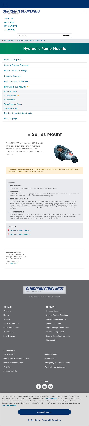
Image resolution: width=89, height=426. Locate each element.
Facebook (38, 386)
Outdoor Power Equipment (54, 367)
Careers (6, 319)
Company (8, 18)
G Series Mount (10, 100)
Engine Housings (10, 91)
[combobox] (38, 36)
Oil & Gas (7, 367)
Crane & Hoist (8, 354)
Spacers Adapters (11, 108)
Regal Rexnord (9, 336)
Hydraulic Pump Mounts (24, 40)
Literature (9, 30)
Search (65, 36)
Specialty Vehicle (10, 371)
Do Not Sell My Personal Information (44, 420)
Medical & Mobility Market (13, 363)
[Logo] (21, 12)
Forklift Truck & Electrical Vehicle (16, 359)
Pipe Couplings (10, 118)
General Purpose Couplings (16, 65)
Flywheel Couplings (12, 60)
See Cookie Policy (9, 405)
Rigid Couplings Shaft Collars (16, 81)
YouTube (50, 386)
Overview (7, 311)
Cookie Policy (8, 332)
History (6, 315)
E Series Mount (40, 40)
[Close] (86, 396)
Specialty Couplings (12, 76)
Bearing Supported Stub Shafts (18, 113)
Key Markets (10, 26)
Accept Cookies (44, 412)
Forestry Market (50, 354)
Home (4, 40)
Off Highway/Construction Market (57, 363)
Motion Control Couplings (15, 70)
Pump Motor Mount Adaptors (20, 230)
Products (9, 22)
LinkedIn (44, 386)
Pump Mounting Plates (13, 104)
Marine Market (50, 359)
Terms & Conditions (11, 323)
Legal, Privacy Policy (11, 328)
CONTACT (13, 263)
